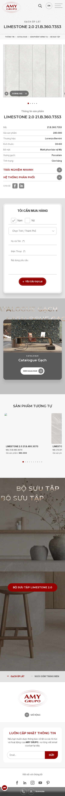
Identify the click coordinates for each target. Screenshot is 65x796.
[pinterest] (47, 782)
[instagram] (32, 782)
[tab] (30, 103)
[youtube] (40, 782)
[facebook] (15, 185)
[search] (40, 6)
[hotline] (23, 791)
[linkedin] (21, 185)
